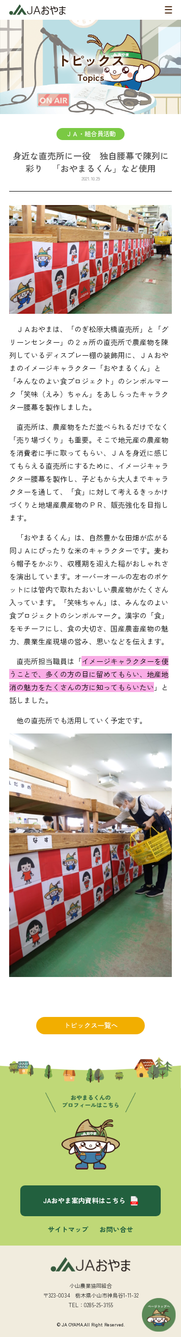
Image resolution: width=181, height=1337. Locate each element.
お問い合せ (116, 1229)
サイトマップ (68, 1229)
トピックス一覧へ (91, 1025)
